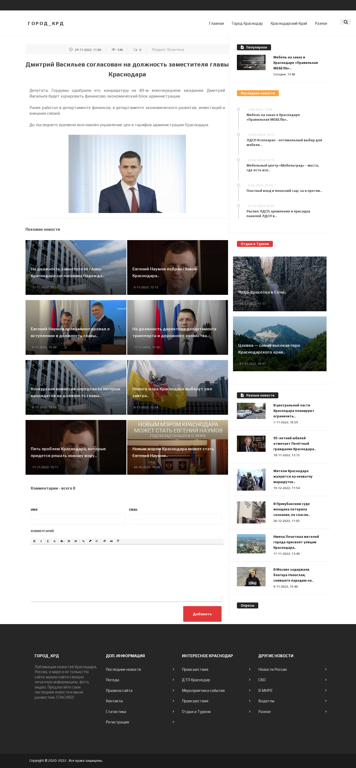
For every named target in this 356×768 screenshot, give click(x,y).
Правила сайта (119, 690)
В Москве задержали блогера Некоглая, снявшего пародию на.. (293, 575)
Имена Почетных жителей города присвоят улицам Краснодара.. (296, 542)
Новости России (272, 669)
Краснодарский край (289, 23)
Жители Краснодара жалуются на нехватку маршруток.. (292, 476)
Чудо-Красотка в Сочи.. (262, 292)
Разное (321, 23)
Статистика (116, 711)
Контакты (114, 701)
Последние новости (123, 669)
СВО (262, 680)
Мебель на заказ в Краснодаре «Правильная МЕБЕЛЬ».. (295, 62)
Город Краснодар (247, 23)
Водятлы (266, 701)
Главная (216, 23)
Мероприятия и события (203, 690)
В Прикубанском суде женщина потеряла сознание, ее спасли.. (291, 509)
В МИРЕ (265, 690)
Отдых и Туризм (196, 711)
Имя (34, 509)
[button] (34, 541)
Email (133, 509)
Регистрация (117, 722)
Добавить (202, 614)
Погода (112, 680)
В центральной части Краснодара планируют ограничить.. (293, 410)
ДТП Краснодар (196, 680)
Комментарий (42, 531)
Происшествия (195, 669)
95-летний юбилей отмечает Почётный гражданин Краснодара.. (294, 443)
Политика (175, 49)
